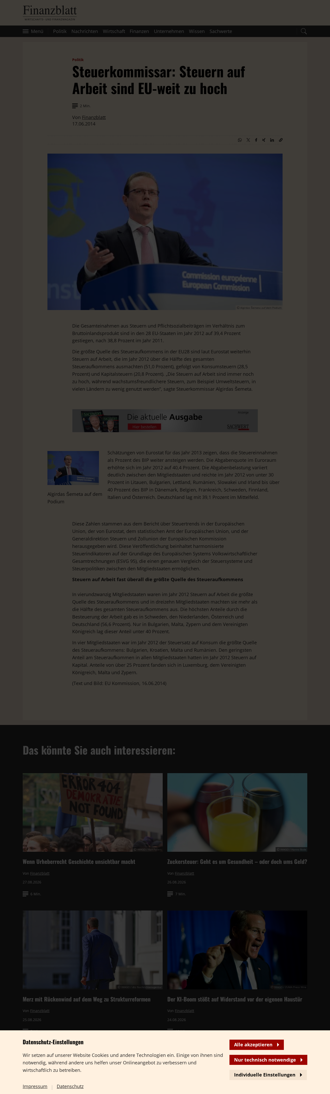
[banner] (165, 547)
